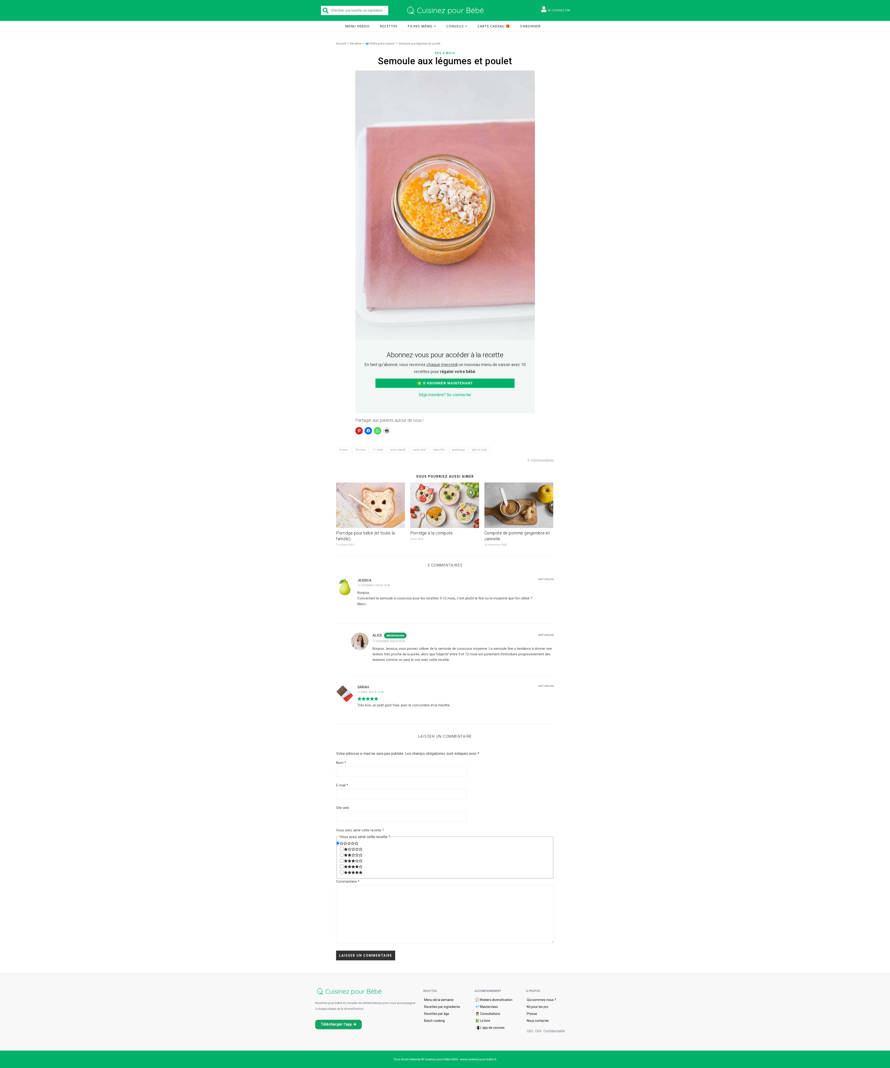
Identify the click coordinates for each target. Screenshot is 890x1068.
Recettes (388, 26)
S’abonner (530, 26)
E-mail (342, 785)
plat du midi (479, 449)
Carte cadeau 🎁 (494, 26)
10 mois (360, 449)
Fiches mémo (420, 26)
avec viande (398, 449)
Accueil (341, 43)
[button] (338, 1024)
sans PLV (439, 449)
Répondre (546, 579)
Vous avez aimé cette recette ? (360, 830)
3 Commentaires (540, 460)
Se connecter (559, 10)
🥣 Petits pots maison (380, 43)
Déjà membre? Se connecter (445, 394)
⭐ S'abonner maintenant (445, 383)
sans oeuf (419, 449)
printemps (458, 449)
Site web (342, 808)
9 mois (343, 449)
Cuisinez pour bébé (446, 10)
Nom (341, 763)
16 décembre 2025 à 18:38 (373, 585)
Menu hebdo (357, 26)
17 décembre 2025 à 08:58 (388, 641)
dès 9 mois (445, 53)
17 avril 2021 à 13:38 (370, 692)
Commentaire (347, 881)
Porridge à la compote (431, 533)
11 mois (378, 449)
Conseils (455, 26)
